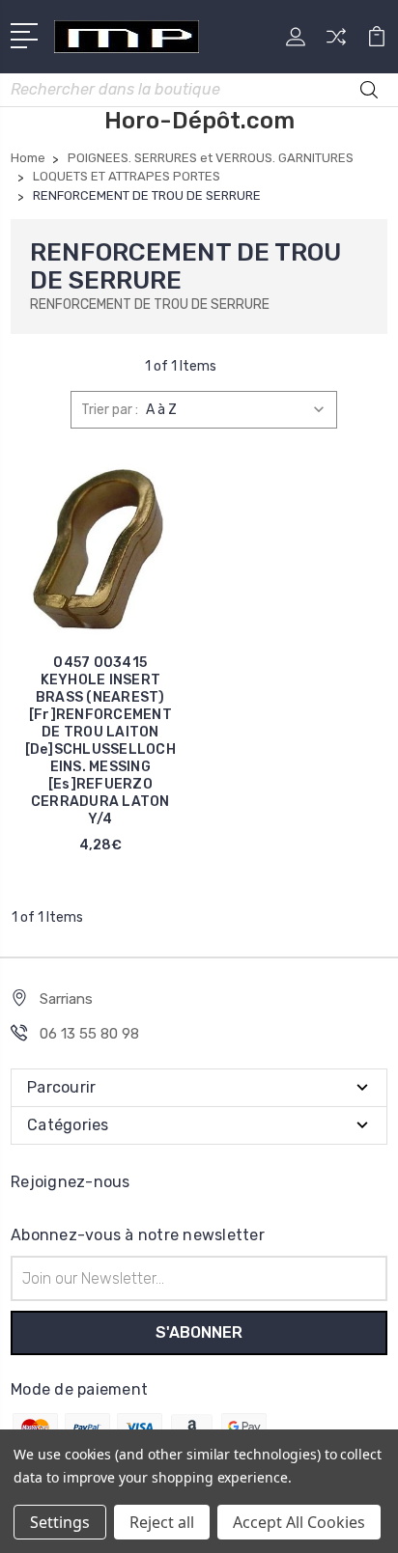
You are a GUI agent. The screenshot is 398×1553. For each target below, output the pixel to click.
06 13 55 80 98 (89, 1033)
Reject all (161, 1522)
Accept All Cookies (299, 1522)
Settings (60, 1522)
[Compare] (336, 43)
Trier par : (109, 410)
